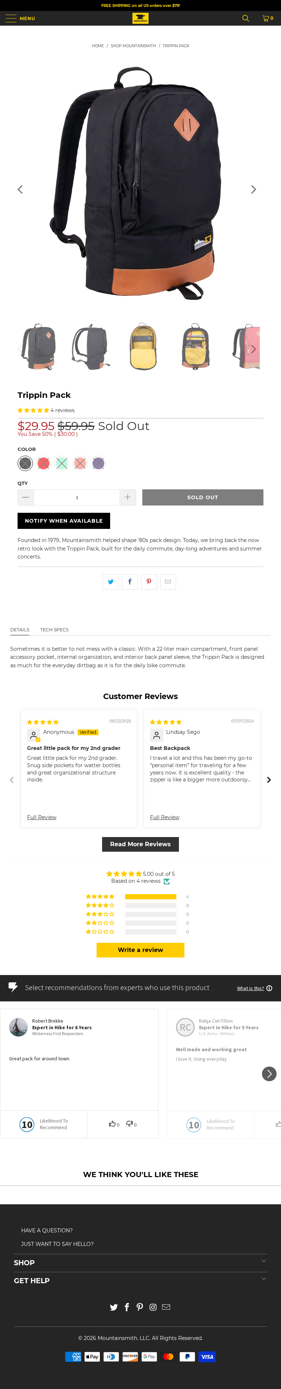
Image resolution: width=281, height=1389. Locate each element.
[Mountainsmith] (140, 18)
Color (27, 449)
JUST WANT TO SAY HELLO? (57, 1244)
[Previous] (21, 189)
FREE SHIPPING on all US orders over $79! (140, 5)
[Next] (253, 189)
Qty (23, 483)
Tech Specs (54, 629)
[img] (43, 722)
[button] (33, 410)
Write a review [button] (140, 949)
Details (19, 629)
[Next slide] (269, 780)
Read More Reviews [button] (140, 844)
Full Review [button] (41, 817)
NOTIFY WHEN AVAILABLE (64, 521)
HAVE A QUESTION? (47, 1230)
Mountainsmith (117, 1338)
